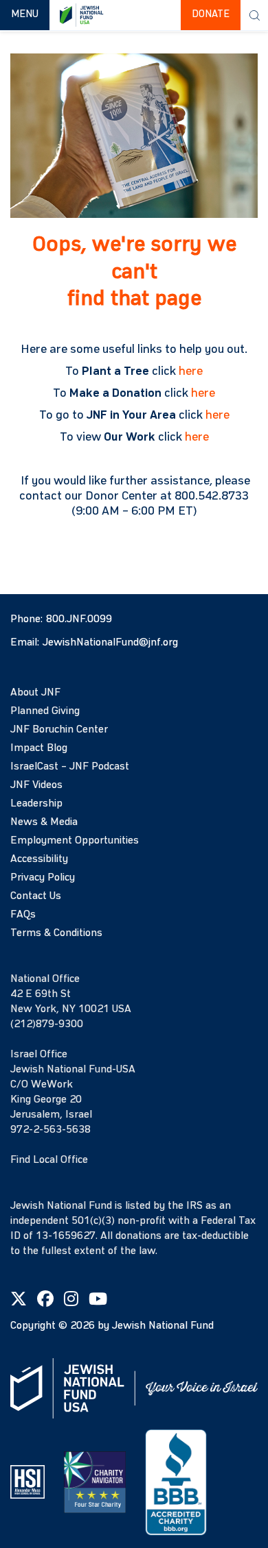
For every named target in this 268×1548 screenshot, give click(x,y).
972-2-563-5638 (50, 1130)
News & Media (44, 822)
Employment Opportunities (74, 840)
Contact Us (35, 896)
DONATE (211, 15)
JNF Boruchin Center (59, 729)
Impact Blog (38, 748)
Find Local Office (49, 1160)
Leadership (36, 803)
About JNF (35, 692)
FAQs (23, 914)
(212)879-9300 (46, 1024)
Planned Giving (45, 711)
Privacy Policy (42, 877)
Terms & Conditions (56, 933)
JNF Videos (36, 785)
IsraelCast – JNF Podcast (69, 766)
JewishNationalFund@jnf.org (110, 642)
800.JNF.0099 (79, 619)
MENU (29, 14)
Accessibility (39, 859)
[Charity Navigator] (95, 1481)
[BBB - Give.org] (176, 1481)
